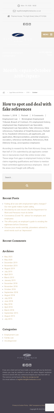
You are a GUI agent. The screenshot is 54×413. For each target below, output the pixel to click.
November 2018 (10, 286)
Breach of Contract (19, 122)
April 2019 (8, 274)
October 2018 (10, 289)
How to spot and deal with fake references (27, 106)
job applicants (35, 134)
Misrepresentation (21, 137)
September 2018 (11, 292)
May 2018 (8, 304)
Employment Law (10, 119)
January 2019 (9, 280)
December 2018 (10, 283)
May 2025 (8, 257)
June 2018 (8, 301)
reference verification (22, 140)
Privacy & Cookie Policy (20, 405)
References (38, 140)
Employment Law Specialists (15, 128)
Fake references (36, 128)
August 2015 (9, 316)
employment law (10, 125)
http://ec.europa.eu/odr (31, 377)
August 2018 (9, 295)
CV (30, 122)
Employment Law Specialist (30, 125)
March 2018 (9, 310)
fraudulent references (18, 134)
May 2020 (8, 260)
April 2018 (8, 307)
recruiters (7, 140)
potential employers (39, 137)
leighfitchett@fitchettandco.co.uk (29, 379)
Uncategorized (10, 341)
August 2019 (9, 268)
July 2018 (8, 298)
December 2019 (10, 262)
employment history (41, 122)
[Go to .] (5, 92)
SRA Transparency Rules (37, 405)
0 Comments (37, 115)
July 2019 (8, 271)
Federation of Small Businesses (28, 131)
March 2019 (9, 277)
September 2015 (11, 313)
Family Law (9, 338)
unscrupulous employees (28, 143)
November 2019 (10, 266)
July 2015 (8, 319)
